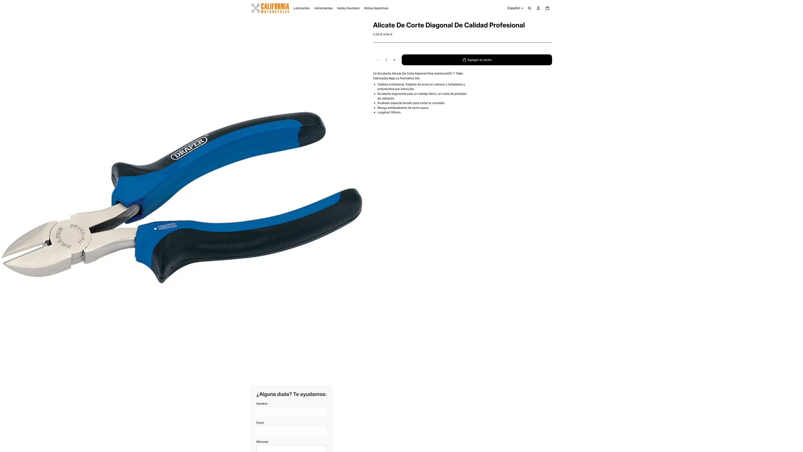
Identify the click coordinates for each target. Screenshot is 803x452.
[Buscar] (529, 8)
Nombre (261, 403)
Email (260, 422)
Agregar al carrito (479, 60)
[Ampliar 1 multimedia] (181, 198)
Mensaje (262, 441)
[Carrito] (547, 8)
